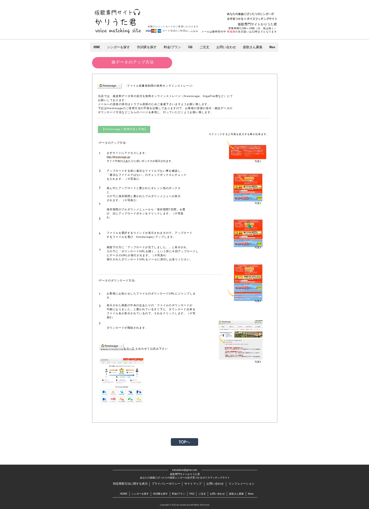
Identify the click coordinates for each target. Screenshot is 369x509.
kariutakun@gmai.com (184, 469)
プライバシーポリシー (166, 483)
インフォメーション (241, 483)
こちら (194, 30)
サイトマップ (193, 483)
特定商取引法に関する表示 (130, 483)
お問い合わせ (215, 483)
